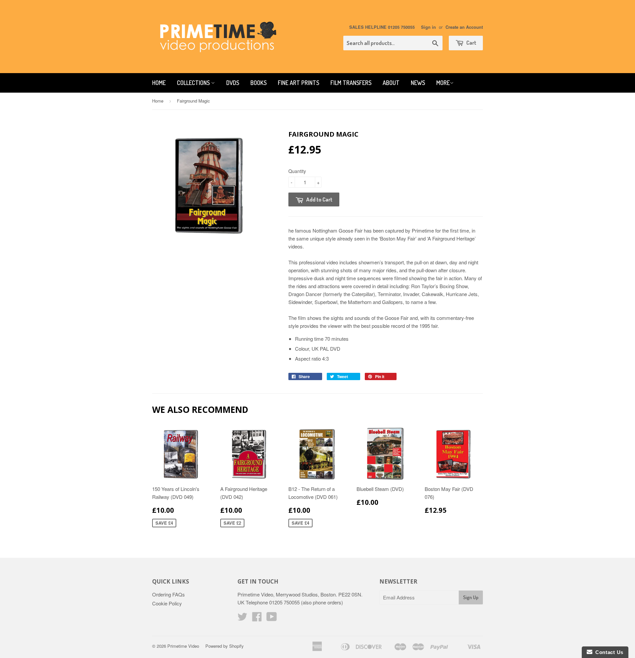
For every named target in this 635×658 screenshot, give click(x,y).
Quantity (297, 171)
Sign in (428, 27)
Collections (194, 82)
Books (258, 82)
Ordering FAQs (168, 594)
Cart (470, 42)
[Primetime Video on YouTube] (272, 618)
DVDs (232, 82)
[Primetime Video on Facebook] (257, 618)
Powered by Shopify (224, 646)
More (443, 82)
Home (159, 82)
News (418, 82)
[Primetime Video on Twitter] (242, 618)
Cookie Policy (167, 603)
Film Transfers (350, 82)
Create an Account (464, 27)
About (391, 82)
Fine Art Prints (298, 82)
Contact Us (607, 652)
